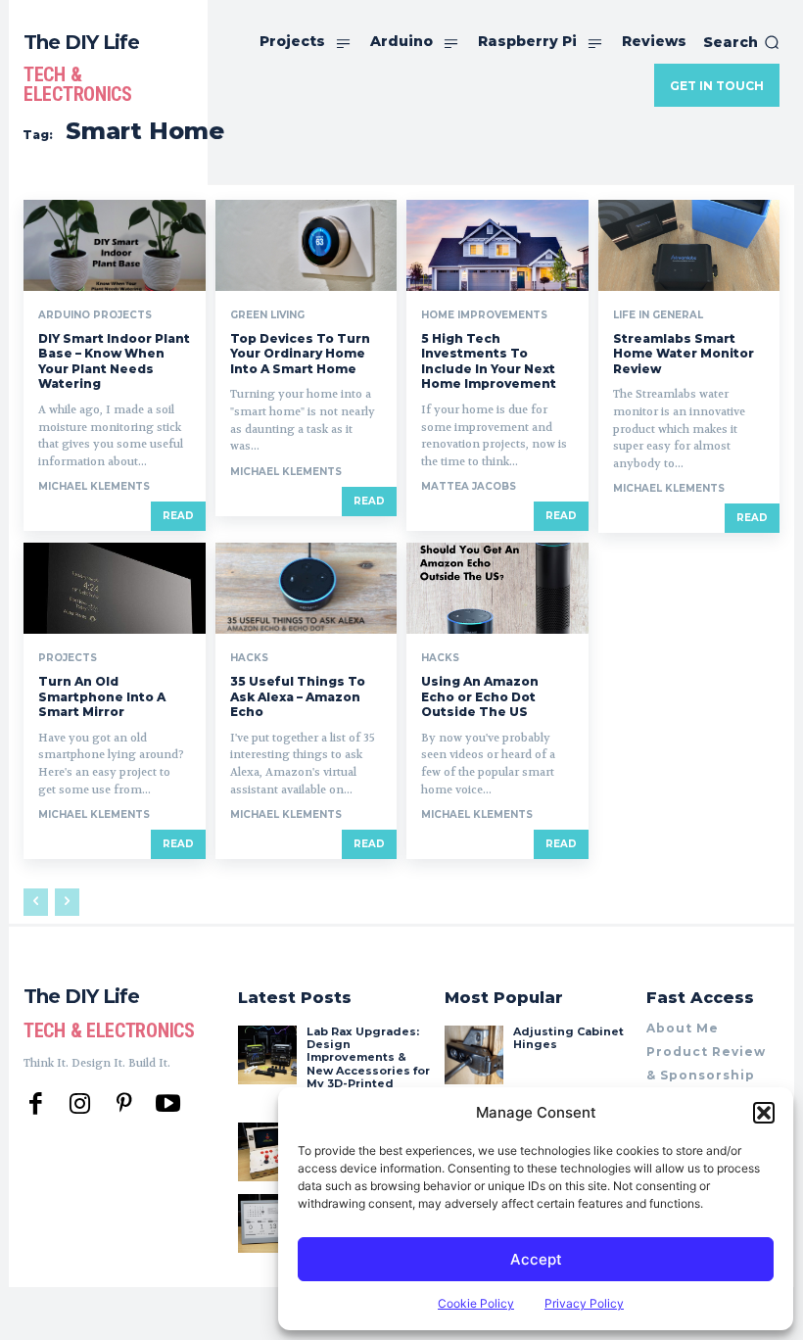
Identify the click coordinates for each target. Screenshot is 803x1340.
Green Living (267, 315)
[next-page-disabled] (67, 902)
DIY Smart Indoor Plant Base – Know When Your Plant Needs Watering (114, 361)
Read (178, 515)
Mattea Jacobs (468, 486)
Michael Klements (94, 486)
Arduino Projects (95, 315)
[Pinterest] (124, 1104)
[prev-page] (36, 902)
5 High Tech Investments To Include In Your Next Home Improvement (488, 361)
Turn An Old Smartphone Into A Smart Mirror (101, 696)
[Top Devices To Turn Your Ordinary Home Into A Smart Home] (306, 245)
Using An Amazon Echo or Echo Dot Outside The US (480, 696)
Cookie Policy (476, 1303)
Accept (536, 1259)
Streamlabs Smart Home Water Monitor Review (683, 353)
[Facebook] (36, 1104)
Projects (67, 658)
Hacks (249, 658)
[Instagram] (80, 1104)
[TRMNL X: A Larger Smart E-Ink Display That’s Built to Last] (267, 1223)
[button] (764, 1113)
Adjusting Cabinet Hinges (568, 1038)
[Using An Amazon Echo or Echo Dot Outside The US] (497, 588)
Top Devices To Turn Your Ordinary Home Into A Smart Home (300, 353)
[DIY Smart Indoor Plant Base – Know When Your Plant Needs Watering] (115, 245)
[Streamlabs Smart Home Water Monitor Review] (689, 245)
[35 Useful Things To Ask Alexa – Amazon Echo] (306, 588)
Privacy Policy (584, 1303)
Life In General (658, 315)
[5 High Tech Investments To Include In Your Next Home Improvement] (497, 245)
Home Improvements (484, 315)
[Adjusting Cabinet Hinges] (474, 1055)
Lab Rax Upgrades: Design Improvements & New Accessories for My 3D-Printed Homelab (368, 1064)
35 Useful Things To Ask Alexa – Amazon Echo (297, 696)
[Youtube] (168, 1104)
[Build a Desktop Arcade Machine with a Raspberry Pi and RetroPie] (267, 1152)
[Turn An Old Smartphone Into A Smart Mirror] (115, 588)
